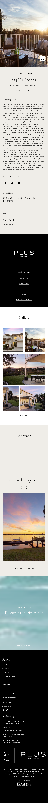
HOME (4, 664)
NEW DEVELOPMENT (9, 676)
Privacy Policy (30, 776)
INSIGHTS (5, 681)
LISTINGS (5, 672)
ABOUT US (6, 668)
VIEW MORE (24, 415)
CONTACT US (6, 685)
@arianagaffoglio (9, 706)
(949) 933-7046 (24, 284)
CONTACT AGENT (24, 299)
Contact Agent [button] (24, 90)
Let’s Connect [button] (24, 645)
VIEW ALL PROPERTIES (24, 568)
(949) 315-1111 (6, 702)
